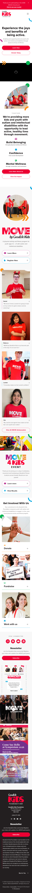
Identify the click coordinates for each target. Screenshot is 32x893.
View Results (12, 490)
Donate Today (16, 53)
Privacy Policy (6, 887)
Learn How (16, 48)
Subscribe (16, 658)
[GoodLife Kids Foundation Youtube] (18, 641)
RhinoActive (17, 889)
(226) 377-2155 (16, 815)
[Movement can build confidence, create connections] (14, 709)
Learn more (11, 483)
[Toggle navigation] (27, 14)
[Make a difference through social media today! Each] (14, 769)
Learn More (11, 253)
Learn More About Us (16, 171)
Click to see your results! (14, 7)
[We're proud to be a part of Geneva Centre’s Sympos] (14, 739)
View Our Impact (16, 176)
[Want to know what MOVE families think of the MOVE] (14, 679)
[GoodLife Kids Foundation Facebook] (13, 641)
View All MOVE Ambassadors (16, 430)
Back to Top (22, 873)
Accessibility (13, 887)
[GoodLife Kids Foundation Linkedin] (23, 641)
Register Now (12, 260)
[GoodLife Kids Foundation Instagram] (8, 641)
